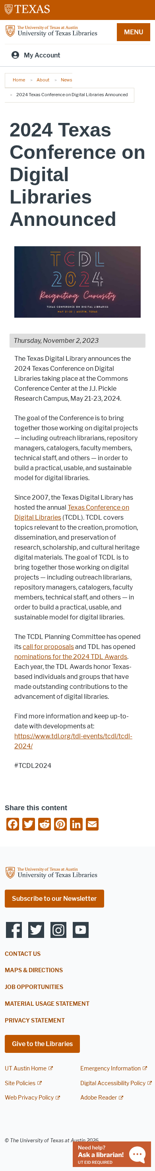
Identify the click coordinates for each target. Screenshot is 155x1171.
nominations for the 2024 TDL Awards (70, 657)
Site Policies (20, 1083)
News (66, 80)
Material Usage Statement (47, 1004)
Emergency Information (110, 1068)
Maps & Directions (34, 970)
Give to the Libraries (42, 1044)
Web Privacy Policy (29, 1097)
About (43, 80)
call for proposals (48, 647)
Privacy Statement (35, 1020)
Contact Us (23, 954)
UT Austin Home (25, 1068)
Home (19, 80)
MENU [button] (133, 32)
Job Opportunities (34, 987)
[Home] (51, 31)
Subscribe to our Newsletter (54, 898)
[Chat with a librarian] (112, 1153)
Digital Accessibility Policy (112, 1083)
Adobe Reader (98, 1097)
